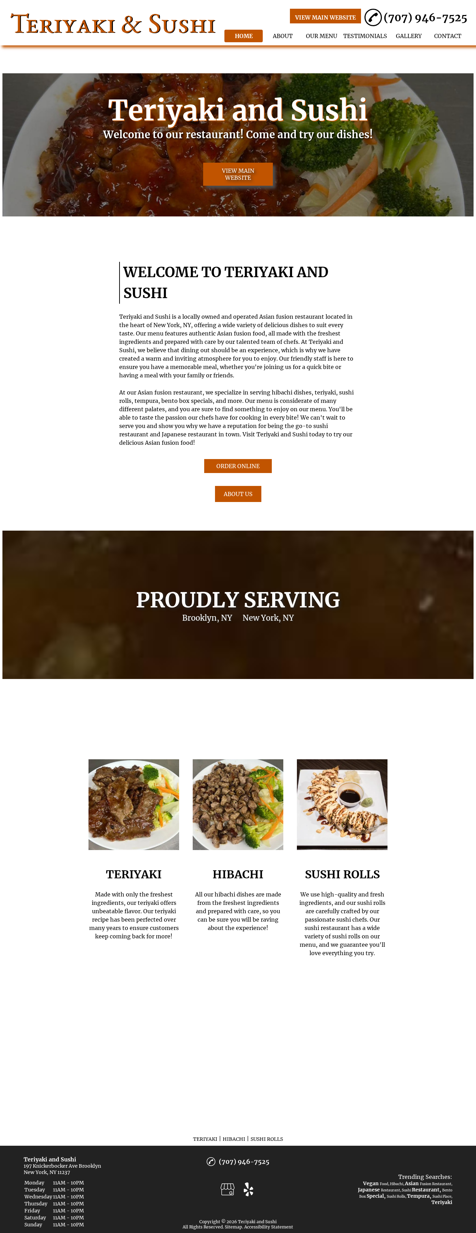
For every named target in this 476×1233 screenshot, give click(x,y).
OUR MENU (321, 35)
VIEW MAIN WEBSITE (325, 17)
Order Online (238, 466)
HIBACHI (234, 1139)
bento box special (185, 400)
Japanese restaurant (189, 434)
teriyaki (325, 392)
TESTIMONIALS (365, 35)
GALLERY (409, 35)
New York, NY (172, 325)
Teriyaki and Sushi (144, 316)
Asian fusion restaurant (291, 316)
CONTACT (447, 35)
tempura (146, 400)
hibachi (282, 392)
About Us (238, 493)
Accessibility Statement (268, 1227)
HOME (244, 35)
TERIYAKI (205, 1139)
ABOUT (283, 35)
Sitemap (233, 1227)
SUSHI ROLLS (267, 1139)
